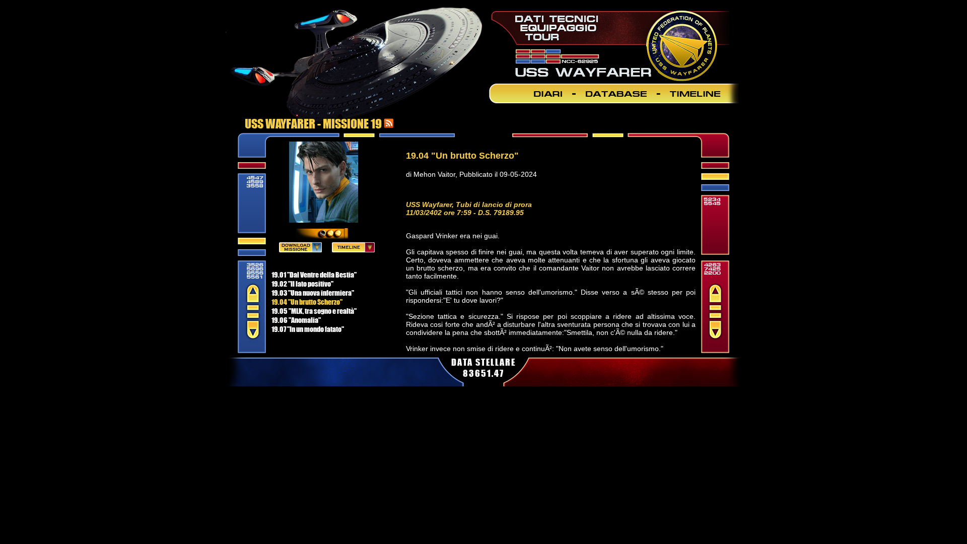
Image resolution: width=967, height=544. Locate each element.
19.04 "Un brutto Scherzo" (306, 301)
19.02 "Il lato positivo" (302, 283)
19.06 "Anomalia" (296, 319)
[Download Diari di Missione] (300, 249)
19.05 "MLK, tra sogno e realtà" (314, 310)
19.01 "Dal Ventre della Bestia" (314, 274)
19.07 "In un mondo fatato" (307, 328)
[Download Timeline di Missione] (353, 249)
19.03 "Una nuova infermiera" (312, 292)
